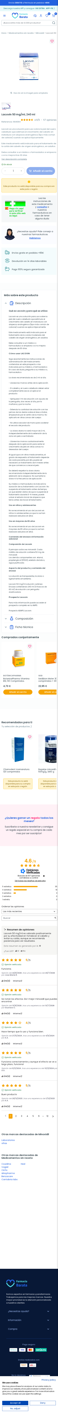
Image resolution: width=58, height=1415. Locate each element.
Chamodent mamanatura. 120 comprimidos (16, 770)
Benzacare (7, 1176)
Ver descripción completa (14, 159)
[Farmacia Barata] (20, 15)
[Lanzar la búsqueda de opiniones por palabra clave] (55, 918)
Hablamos (35, 238)
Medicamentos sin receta (21, 33)
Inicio (4, 33)
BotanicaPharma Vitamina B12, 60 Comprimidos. (16, 680)
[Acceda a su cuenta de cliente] (41, 16)
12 (47, 1116)
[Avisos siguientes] (53, 1116)
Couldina (6, 1163)
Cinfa (4, 1170)
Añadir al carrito (18, 692)
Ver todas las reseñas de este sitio (30, 881)
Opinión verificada (12, 964)
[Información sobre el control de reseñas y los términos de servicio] (44, 876)
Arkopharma (8, 1173)
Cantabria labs (9, 1179)
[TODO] (40, 946)
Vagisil (4, 1167)
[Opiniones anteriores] (5, 1116)
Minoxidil (40, 33)
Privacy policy (49, 1380)
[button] (54, 16)
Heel (23, 1163)
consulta (42, 206)
